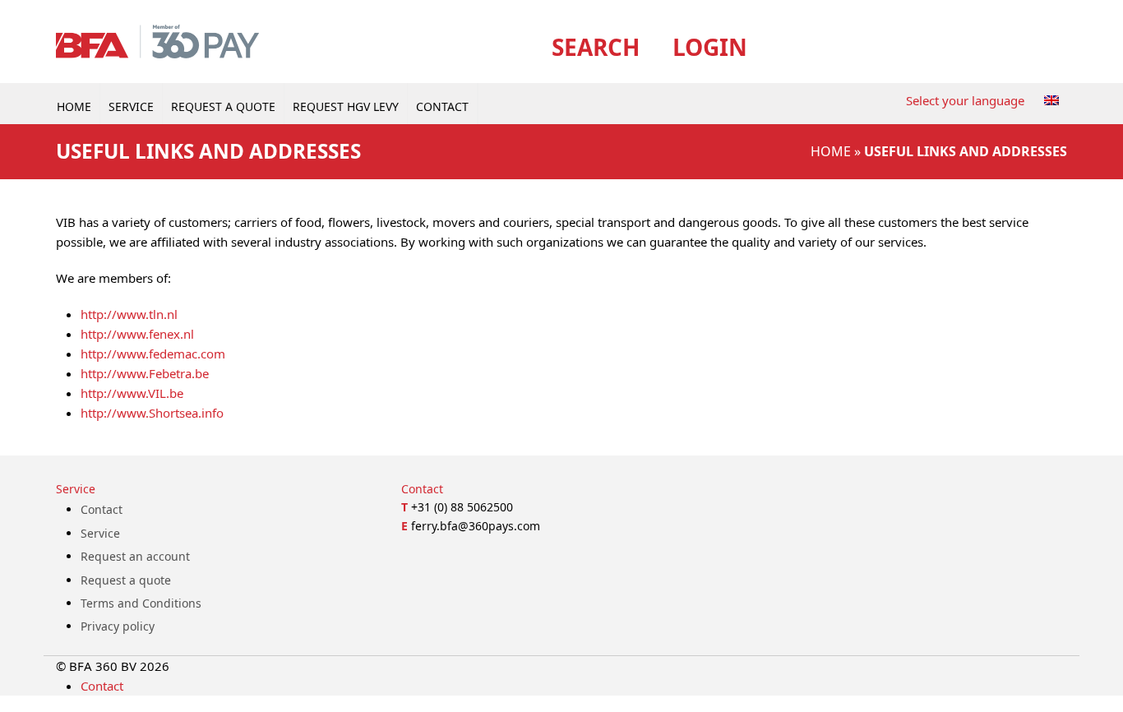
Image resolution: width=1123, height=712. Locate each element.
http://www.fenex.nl (137, 334)
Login (709, 46)
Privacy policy (118, 626)
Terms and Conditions (141, 603)
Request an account (135, 556)
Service (100, 533)
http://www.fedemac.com (153, 353)
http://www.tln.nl (129, 314)
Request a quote (126, 580)
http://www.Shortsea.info (152, 413)
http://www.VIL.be (132, 393)
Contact (101, 509)
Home (831, 151)
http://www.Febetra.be (145, 373)
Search (596, 46)
